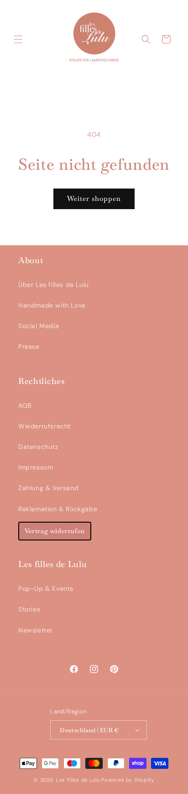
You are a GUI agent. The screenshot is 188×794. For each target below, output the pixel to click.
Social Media (38, 326)
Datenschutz (38, 447)
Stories (29, 609)
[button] (18, 39)
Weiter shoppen (94, 198)
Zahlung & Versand (48, 488)
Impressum (35, 467)
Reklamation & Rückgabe (57, 509)
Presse (29, 346)
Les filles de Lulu (78, 780)
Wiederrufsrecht (44, 426)
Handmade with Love (52, 305)
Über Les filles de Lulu (53, 285)
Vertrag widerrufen (55, 531)
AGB (24, 405)
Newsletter (35, 630)
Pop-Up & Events (45, 588)
